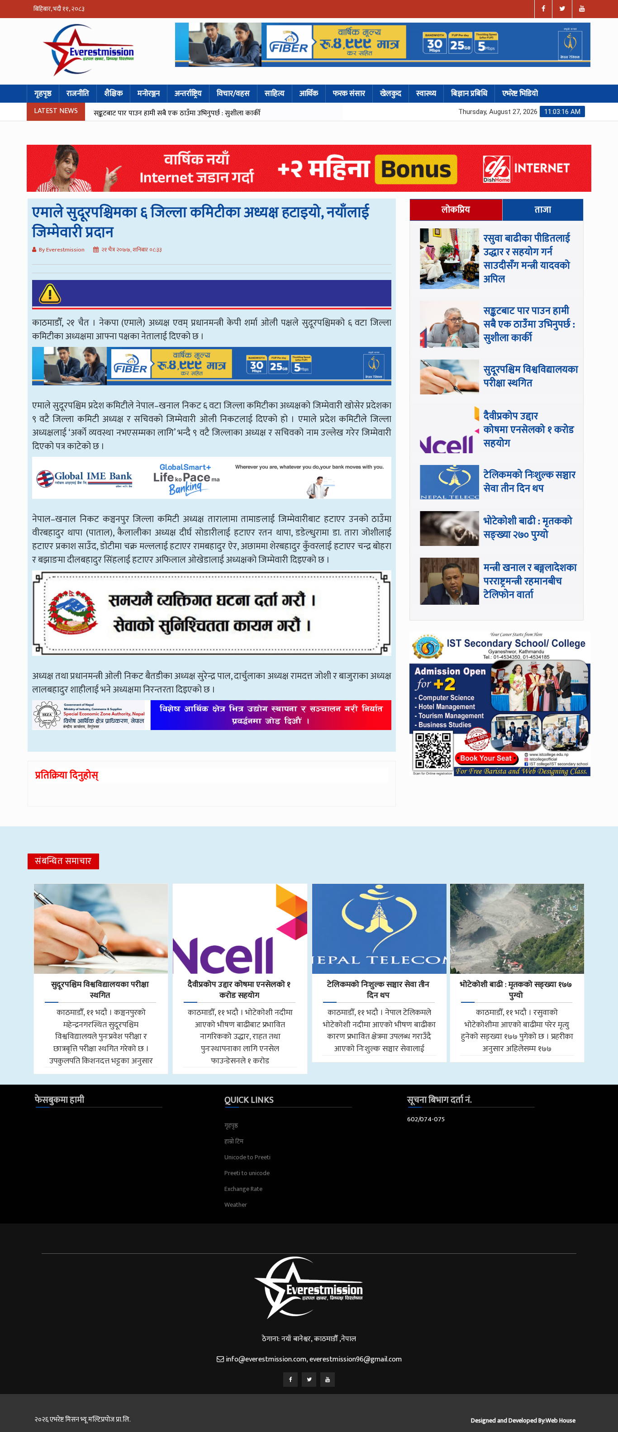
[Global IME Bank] (211, 484)
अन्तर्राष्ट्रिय (188, 93)
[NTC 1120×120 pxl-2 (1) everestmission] (211, 372)
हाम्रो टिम (233, 1141)
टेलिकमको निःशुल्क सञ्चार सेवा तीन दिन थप (529, 482)
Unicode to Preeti (247, 1157)
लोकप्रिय (456, 210)
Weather (235, 1205)
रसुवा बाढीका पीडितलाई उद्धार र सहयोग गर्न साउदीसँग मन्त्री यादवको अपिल (527, 259)
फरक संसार (349, 93)
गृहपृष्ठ (43, 93)
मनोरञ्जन (149, 93)
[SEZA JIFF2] (211, 721)
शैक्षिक (113, 93)
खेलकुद (390, 93)
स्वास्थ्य (426, 93)
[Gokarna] (211, 619)
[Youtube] (327, 1379)
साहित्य (275, 93)
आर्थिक (308, 93)
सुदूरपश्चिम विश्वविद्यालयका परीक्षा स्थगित (146, 113)
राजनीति (78, 93)
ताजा (543, 210)
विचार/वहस (233, 93)
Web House (560, 1420)
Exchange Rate (243, 1189)
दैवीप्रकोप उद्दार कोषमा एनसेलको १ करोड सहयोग (529, 430)
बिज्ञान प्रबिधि (469, 93)
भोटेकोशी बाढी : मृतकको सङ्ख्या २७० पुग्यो (528, 528)
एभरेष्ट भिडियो (520, 93)
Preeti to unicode (247, 1173)
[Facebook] (290, 1379)
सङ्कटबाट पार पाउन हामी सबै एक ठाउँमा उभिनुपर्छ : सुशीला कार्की (529, 324)
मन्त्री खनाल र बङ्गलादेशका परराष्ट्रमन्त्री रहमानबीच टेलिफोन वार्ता (530, 581)
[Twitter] (309, 1379)
